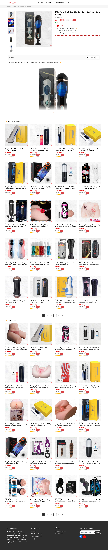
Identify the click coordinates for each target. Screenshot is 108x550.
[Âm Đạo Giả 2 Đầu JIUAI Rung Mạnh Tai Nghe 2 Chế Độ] (16, 287)
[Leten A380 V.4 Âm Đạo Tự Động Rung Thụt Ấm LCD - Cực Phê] (66, 135)
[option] (11, 15)
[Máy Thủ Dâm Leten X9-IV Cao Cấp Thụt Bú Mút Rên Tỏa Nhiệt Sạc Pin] (16, 173)
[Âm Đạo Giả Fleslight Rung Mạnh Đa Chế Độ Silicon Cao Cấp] (66, 249)
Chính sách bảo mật (36, 536)
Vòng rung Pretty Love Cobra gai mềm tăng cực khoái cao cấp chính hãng (65, 501)
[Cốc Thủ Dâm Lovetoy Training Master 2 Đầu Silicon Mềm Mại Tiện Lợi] (16, 486)
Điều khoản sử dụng (36, 534)
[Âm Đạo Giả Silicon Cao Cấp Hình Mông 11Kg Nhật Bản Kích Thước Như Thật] (16, 334)
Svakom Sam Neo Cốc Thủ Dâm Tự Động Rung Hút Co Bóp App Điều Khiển (89, 349)
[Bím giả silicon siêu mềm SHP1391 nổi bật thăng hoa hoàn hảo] (66, 410)
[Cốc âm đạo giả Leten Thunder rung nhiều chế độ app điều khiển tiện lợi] (90, 249)
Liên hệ (33, 539)
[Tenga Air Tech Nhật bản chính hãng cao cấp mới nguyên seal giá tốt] (66, 372)
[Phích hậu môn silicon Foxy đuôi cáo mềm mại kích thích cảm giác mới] (66, 448)
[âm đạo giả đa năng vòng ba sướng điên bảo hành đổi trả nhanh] (90, 211)
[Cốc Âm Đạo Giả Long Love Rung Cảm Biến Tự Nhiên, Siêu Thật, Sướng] (16, 249)
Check (98, 532)
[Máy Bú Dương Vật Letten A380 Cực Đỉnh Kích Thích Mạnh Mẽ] (90, 135)
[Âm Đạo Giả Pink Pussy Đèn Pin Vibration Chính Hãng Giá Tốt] (90, 287)
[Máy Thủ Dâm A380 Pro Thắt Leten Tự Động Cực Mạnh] (16, 135)
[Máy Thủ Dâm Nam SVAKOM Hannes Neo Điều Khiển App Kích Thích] (41, 135)
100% (93, 57)
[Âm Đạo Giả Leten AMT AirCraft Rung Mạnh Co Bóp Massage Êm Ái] (66, 287)
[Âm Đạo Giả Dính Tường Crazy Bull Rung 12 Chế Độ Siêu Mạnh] (90, 173)
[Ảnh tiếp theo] (11, 51)
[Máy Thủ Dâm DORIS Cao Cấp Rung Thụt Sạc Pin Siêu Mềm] (41, 287)
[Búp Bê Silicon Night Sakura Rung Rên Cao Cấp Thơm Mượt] (41, 486)
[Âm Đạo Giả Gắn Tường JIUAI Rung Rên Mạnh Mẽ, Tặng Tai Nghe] (16, 211)
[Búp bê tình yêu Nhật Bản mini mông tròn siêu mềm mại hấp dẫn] (16, 410)
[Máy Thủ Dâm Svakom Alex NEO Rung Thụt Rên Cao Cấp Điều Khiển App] (66, 173)
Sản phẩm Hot (59, 534)
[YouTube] (84, 536)
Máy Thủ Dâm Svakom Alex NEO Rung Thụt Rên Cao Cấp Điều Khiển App (65, 188)
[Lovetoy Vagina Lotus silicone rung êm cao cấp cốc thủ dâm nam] (66, 334)
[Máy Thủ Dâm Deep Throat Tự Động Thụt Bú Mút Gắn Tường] (41, 173)
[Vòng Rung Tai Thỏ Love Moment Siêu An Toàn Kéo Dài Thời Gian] (41, 448)
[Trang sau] (62, 315)
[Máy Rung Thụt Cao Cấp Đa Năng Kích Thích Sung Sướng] (34, 29)
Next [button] (50, 28)
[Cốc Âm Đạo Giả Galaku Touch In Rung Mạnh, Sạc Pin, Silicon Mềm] (41, 249)
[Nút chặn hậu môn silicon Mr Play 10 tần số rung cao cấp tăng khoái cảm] (90, 486)
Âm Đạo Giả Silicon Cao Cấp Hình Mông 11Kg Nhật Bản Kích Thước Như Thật (16, 349)
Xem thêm (53, 113)
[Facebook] (80, 536)
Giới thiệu (33, 531)
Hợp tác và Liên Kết (60, 531)
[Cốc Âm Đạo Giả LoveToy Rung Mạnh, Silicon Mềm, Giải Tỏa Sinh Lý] (66, 211)
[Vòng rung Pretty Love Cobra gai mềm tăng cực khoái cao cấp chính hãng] (66, 486)
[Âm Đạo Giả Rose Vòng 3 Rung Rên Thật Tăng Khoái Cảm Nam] (41, 211)
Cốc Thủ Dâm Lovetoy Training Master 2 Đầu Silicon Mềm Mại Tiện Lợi (15, 501)
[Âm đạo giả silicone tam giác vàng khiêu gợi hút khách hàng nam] (41, 372)
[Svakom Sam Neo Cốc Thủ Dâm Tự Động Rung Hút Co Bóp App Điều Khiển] (90, 334)
